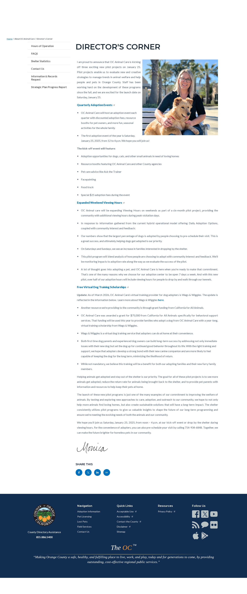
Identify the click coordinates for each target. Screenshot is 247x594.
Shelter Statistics (40, 61)
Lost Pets (82, 521)
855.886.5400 (44, 537)
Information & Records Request (44, 78)
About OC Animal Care (24, 39)
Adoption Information (88, 511)
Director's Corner (45, 39)
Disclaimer (122, 526)
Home (9, 39)
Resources (165, 505)
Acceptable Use (125, 511)
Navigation (84, 505)
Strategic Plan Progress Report (49, 87)
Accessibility (124, 516)
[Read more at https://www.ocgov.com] (44, 515)
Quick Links (125, 505)
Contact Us (37, 68)
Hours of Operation (42, 45)
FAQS (34, 53)
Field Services (84, 526)
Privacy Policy (165, 511)
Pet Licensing (84, 516)
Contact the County (128, 521)
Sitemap (121, 531)
